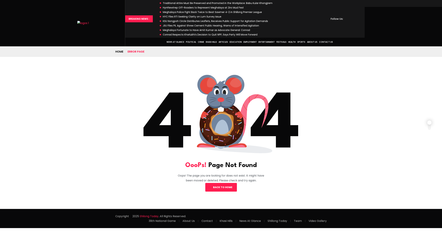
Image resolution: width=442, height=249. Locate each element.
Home (119, 52)
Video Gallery (318, 221)
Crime (201, 41)
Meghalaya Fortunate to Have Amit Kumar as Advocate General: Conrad (206, 30)
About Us (312, 41)
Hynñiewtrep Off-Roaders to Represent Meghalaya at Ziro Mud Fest (203, 7)
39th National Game (162, 221)
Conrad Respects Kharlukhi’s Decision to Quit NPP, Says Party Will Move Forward (210, 34)
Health (292, 41)
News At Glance (250, 221)
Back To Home (222, 187)
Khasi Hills (211, 41)
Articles (223, 41)
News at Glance (175, 41)
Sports (301, 41)
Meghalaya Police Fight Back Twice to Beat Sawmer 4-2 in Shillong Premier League (212, 12)
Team (298, 221)
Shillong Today (277, 221)
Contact (207, 221)
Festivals (281, 41)
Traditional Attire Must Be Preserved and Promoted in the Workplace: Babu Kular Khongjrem (217, 3)
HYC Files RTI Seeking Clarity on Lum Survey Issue (192, 16)
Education (236, 41)
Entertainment (266, 41)
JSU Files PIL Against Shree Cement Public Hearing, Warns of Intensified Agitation (211, 25)
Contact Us (326, 41)
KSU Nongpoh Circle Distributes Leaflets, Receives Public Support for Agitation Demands (215, 21)
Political (191, 41)
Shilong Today (149, 216)
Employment (250, 41)
